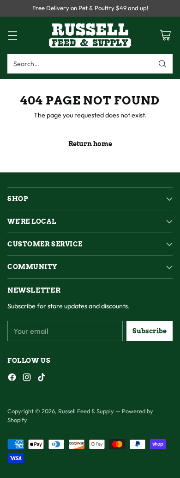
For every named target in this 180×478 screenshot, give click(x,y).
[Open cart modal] (165, 35)
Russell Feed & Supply (86, 411)
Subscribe (149, 331)
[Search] (162, 64)
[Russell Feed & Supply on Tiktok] (41, 379)
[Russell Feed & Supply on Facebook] (12, 379)
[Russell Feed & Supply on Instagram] (26, 379)
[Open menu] (12, 35)
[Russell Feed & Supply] (90, 35)
